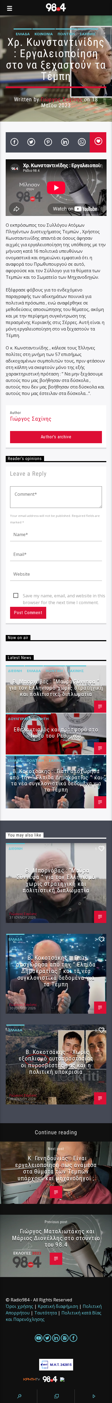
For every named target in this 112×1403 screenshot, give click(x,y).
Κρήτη (42, 718)
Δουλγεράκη (20, 718)
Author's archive (56, 436)
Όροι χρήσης (19, 1306)
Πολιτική (66, 33)
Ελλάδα (23, 33)
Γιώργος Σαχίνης (62, 99)
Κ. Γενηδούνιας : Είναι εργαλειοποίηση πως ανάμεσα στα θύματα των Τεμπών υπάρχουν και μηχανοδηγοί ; (56, 1168)
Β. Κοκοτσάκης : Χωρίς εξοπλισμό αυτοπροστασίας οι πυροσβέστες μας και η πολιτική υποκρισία (56, 1061)
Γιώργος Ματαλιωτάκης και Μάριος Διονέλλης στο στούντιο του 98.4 (56, 1238)
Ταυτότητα (45, 1313)
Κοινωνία (44, 33)
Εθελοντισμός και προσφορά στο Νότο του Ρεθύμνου (56, 732)
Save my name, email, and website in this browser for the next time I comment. (64, 596)
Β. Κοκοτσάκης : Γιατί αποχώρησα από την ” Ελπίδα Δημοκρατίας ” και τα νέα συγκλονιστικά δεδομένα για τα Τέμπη (56, 780)
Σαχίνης (88, 33)
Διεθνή (15, 670)
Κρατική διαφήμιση (58, 1306)
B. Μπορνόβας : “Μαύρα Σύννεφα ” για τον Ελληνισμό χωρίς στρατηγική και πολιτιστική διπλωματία (56, 687)
